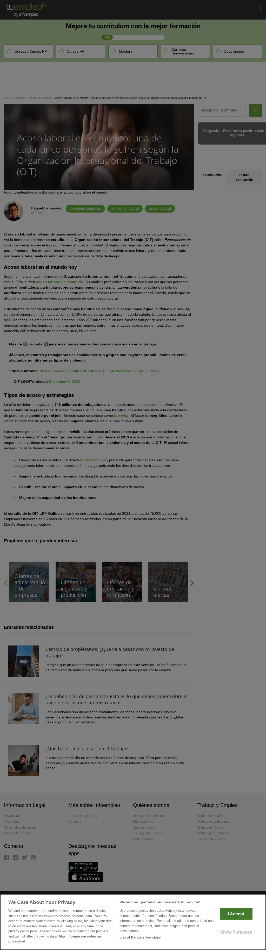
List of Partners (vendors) (140, 937)
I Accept (236, 914)
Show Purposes (236, 932)
